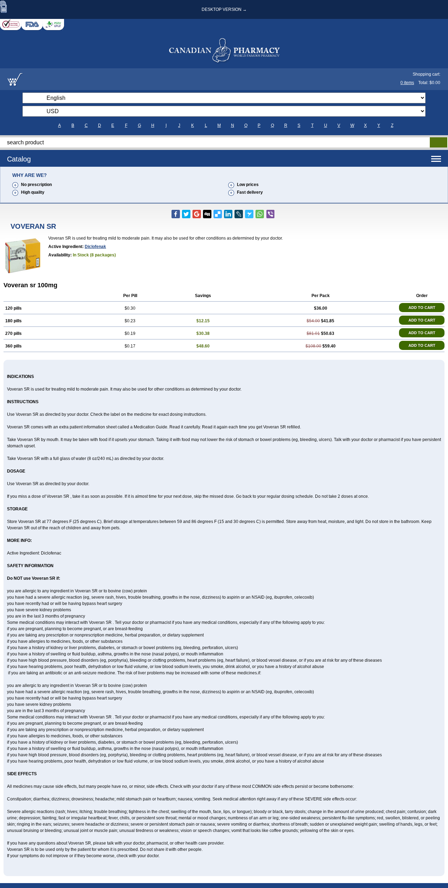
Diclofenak (95, 246)
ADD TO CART (421, 307)
